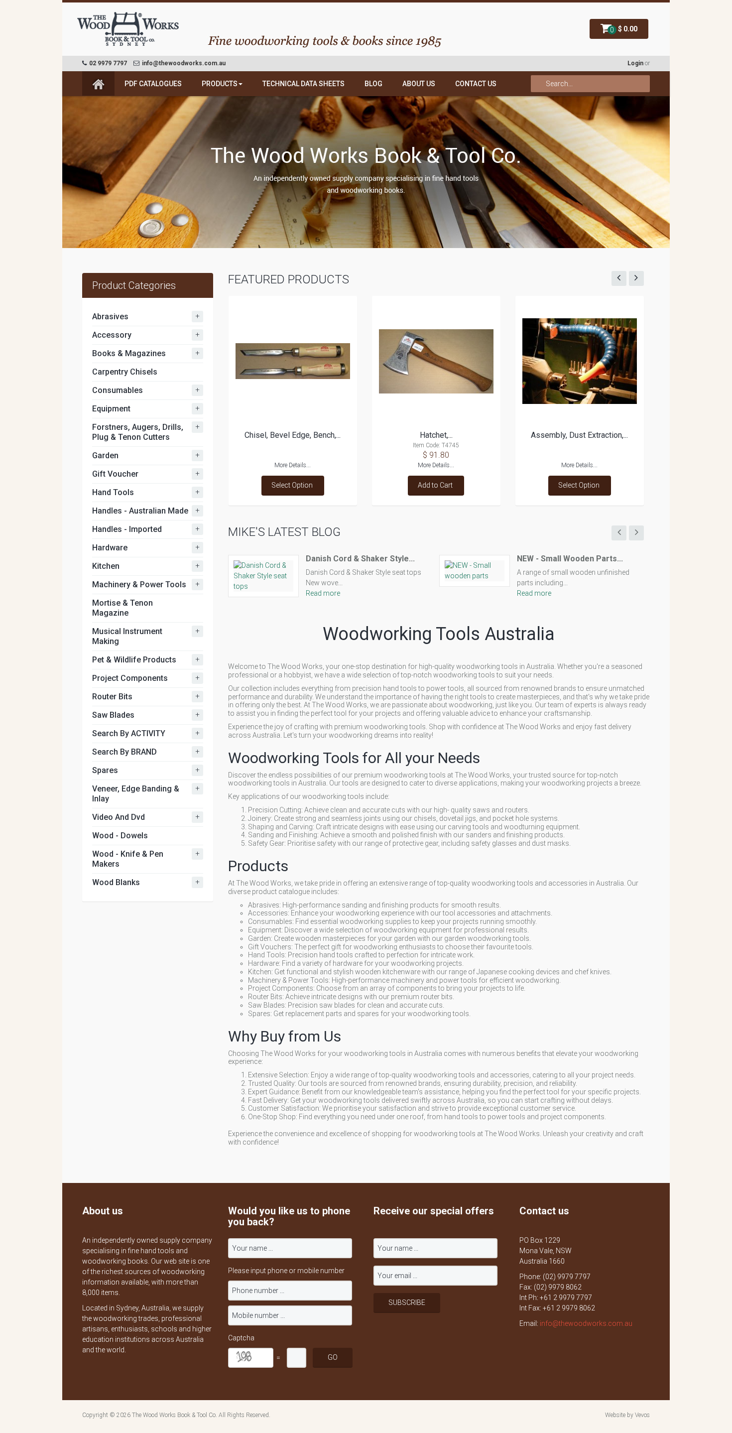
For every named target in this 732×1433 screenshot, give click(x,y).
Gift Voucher (115, 474)
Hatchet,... (436, 435)
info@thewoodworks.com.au (586, 1323)
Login (635, 63)
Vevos (642, 1415)
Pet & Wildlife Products (134, 659)
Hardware (109, 547)
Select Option (292, 485)
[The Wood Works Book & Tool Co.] (128, 29)
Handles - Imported (127, 529)
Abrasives (110, 316)
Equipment (111, 408)
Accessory (111, 335)
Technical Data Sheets (303, 84)
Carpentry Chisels (124, 372)
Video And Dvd (118, 817)
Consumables (117, 390)
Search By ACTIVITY (128, 733)
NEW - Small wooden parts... (570, 558)
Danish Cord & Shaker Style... (360, 558)
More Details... (292, 465)
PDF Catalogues (153, 84)
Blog (373, 84)
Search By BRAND (124, 752)
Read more (323, 593)
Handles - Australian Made (140, 511)
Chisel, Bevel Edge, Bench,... (292, 435)
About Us (418, 84)
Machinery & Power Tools (139, 584)
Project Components (130, 678)
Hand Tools (113, 492)
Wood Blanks (116, 882)
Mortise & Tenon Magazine (122, 608)
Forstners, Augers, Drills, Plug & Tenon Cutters (137, 432)
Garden (105, 455)
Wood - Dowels (120, 835)
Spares (105, 770)
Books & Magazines (129, 353)
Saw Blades (113, 715)
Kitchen (106, 566)
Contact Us (475, 84)
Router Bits (112, 696)
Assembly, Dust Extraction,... (579, 435)
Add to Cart (435, 485)
